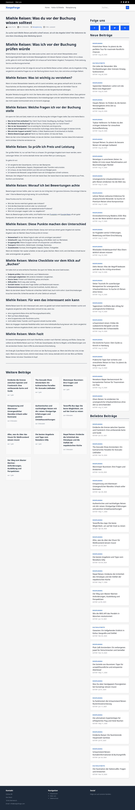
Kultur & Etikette (57, 7)
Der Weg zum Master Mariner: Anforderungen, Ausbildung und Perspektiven (17, 465)
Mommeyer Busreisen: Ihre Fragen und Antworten (73, 383)
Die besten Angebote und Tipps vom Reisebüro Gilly (44, 437)
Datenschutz (54, 798)
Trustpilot (53, 214)
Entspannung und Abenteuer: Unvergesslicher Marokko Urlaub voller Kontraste (17, 411)
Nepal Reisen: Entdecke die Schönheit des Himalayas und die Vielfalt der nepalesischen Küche (73, 440)
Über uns (18, 2)
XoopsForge (13, 7)
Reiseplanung (71, 7)
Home (47, 7)
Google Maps (66, 214)
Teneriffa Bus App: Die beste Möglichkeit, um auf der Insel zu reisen (73, 408)
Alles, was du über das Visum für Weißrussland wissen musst (18, 437)
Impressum (9, 2)
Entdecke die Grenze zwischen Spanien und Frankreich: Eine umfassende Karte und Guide (18, 385)
